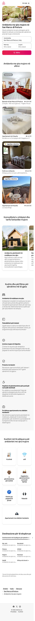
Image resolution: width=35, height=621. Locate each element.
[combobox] (17, 40)
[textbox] (9, 47)
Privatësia (13, 612)
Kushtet (20, 612)
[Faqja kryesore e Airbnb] (3, 3)
